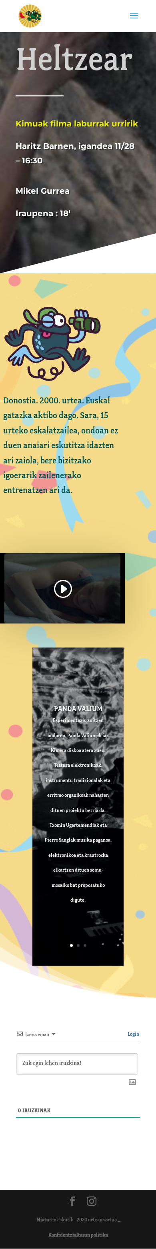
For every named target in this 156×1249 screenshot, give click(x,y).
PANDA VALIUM (78, 709)
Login (133, 1034)
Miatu (42, 1220)
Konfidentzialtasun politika (78, 1235)
